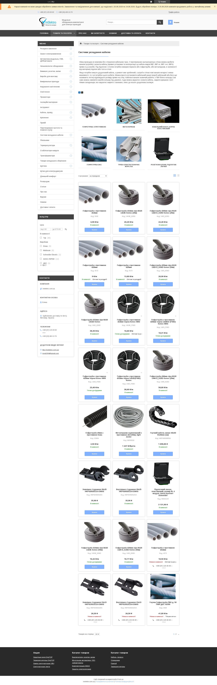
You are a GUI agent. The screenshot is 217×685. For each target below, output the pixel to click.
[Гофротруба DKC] (94, 149)
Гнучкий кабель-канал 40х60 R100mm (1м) (163, 434)
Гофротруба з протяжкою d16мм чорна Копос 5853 (128, 321)
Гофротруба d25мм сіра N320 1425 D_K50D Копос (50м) (163, 266)
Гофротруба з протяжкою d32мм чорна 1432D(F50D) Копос (129, 378)
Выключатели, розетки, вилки (83, 657)
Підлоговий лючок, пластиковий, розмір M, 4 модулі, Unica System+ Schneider (163, 492)
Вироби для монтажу (49, 76)
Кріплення (44, 118)
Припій (43, 123)
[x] (82, 93)
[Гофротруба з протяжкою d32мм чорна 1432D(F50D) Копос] (129, 360)
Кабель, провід (46, 112)
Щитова (43, 166)
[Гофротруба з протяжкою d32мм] (163, 532)
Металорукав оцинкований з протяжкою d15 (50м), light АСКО (129, 435)
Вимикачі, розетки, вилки (50, 71)
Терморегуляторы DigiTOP (43, 660)
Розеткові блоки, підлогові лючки (163, 165)
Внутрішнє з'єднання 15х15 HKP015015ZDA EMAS (128, 603)
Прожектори (45, 97)
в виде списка (178, 176)
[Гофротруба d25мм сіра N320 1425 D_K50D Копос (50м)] (163, 249)
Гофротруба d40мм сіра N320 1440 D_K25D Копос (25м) (163, 377)
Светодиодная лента (41, 667)
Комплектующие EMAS (81, 666)
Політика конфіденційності (124, 681)
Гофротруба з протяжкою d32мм (163, 549)
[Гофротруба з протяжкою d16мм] (94, 195)
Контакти (150, 33)
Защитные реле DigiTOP (42, 657)
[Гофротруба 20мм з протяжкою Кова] (94, 417)
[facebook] (79, 93)
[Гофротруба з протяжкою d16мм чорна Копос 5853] (129, 303)
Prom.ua (120, 679)
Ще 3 (44, 265)
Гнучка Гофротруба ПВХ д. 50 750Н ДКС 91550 (163, 603)
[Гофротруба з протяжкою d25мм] (129, 249)
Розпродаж (44, 181)
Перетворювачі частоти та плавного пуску (51, 129)
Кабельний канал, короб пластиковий (163, 128)
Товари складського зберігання (53, 161)
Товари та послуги (62, 33)
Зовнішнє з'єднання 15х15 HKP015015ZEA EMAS (94, 603)
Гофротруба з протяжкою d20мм (94, 266)
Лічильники (44, 140)
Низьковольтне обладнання (51, 66)
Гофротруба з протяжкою (94, 127)
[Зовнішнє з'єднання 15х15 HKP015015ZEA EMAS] (94, 586)
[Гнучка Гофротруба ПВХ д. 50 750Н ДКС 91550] (163, 586)
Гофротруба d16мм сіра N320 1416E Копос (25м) (129, 212)
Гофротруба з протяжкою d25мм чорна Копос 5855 (94, 377)
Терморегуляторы (118, 667)
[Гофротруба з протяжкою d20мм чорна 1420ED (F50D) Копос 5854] (163, 303)
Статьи (43, 187)
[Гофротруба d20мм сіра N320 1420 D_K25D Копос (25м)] (163, 195)
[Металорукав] (129, 111)
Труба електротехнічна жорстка (129, 165)
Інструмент (44, 107)
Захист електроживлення (50, 54)
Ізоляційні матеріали (48, 102)
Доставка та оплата (131, 33)
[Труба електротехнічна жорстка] (129, 149)
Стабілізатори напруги (49, 151)
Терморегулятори (47, 145)
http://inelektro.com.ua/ (50, 350)
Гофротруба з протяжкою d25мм (128, 266)
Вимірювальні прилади (49, 82)
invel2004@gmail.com (50, 353)
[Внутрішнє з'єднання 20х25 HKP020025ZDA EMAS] (129, 473)
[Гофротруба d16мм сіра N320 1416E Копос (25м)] (129, 195)
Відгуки (43, 197)
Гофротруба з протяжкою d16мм (94, 212)
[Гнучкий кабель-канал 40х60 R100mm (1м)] (163, 417)
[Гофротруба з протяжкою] (94, 111)
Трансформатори (47, 156)
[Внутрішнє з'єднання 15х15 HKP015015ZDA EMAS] (129, 586)
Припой (114, 663)
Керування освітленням (50, 87)
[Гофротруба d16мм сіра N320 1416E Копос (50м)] (94, 532)
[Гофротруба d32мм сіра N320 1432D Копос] (94, 303)
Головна (44, 33)
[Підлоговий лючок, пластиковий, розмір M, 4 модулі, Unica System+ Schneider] (163, 473)
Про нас (83, 33)
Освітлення (45, 92)
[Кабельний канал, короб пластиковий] (163, 111)
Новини (113, 33)
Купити (94, 230)
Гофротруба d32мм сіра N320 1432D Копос (94, 321)
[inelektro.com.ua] (48, 27)
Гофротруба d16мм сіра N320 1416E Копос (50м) (94, 549)
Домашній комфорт (48, 176)
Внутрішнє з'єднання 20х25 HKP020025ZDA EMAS (128, 490)
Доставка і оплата (47, 207)
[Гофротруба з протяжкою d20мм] (94, 249)
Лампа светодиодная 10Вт (43, 663)
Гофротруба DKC (94, 165)
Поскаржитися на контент (105, 681)
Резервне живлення (48, 49)
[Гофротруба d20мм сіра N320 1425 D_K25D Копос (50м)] (129, 532)
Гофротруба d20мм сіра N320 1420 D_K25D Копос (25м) (163, 212)
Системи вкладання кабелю (51, 135)
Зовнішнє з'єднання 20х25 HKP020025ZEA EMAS (94, 490)
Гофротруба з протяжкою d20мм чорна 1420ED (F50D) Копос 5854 (163, 322)
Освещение (115, 660)
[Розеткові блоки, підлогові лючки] (163, 149)
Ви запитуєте (98, 33)
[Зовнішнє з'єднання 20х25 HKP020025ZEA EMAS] (94, 473)
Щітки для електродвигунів (51, 171)
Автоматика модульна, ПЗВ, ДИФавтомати (51, 60)
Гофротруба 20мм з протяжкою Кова (94, 434)
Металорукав (129, 127)
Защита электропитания (81, 669)
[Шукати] (160, 22)
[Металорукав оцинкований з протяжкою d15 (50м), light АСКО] (129, 417)
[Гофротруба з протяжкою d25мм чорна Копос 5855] (94, 360)
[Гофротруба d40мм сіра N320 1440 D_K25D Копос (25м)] (163, 360)
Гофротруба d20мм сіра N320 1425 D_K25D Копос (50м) (129, 549)
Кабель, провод (117, 657)
